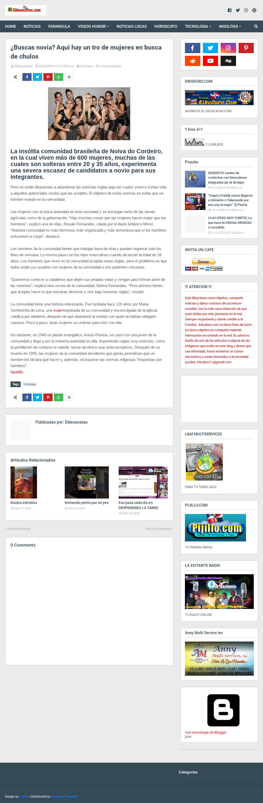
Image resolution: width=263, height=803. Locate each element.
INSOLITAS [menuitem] (228, 26)
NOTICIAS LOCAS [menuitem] (132, 26)
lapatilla (17, 372)
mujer (58, 310)
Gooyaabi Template (64, 796)
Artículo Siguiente (158, 529)
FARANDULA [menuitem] (59, 26)
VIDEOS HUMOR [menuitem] (92, 26)
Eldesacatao (24, 66)
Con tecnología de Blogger (206, 732)
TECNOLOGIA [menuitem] (196, 26)
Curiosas (86, 66)
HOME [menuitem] (10, 26)
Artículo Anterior (19, 529)
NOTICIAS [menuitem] (32, 26)
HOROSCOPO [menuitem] (165, 26)
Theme (24, 796)
